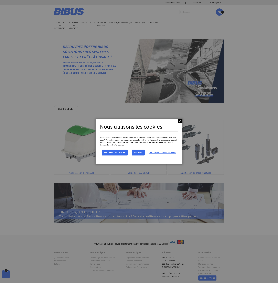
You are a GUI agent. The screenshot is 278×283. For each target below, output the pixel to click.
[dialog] (139, 141)
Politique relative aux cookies (110, 142)
